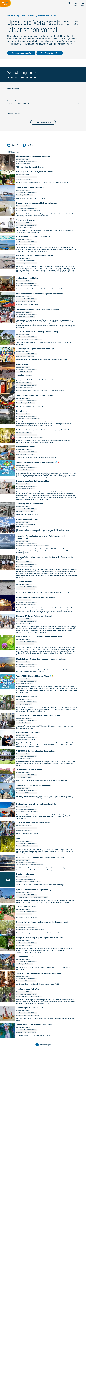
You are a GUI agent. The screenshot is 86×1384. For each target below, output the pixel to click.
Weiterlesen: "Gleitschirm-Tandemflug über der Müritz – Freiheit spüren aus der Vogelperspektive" (39, 544)
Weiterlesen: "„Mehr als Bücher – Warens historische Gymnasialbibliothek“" (39, 979)
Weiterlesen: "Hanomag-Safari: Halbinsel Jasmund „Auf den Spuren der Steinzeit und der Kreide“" (39, 567)
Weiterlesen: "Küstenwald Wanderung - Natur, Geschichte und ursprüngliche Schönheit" (39, 436)
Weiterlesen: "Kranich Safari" (39, 418)
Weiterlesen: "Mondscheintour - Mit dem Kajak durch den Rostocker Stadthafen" (39, 665)
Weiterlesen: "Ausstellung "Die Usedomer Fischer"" (39, 509)
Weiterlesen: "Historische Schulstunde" (39, 452)
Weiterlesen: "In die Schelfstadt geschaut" (39, 704)
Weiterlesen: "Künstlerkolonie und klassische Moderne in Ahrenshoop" (39, 209)
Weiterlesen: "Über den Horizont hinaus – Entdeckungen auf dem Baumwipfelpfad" (39, 928)
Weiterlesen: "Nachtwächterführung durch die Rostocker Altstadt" (39, 604)
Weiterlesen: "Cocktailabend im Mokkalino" (39, 283)
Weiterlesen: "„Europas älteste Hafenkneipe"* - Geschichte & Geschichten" (39, 385)
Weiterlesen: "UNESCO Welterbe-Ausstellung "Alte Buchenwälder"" (39, 758)
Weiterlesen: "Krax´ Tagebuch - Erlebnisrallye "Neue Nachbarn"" (39, 177)
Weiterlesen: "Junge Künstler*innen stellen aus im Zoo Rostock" (39, 401)
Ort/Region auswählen (13, 113)
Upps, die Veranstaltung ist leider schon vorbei (36, 15)
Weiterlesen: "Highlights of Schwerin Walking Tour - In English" (39, 624)
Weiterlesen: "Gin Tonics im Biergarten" (39, 226)
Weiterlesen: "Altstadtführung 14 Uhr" (39, 962)
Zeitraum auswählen (12, 101)
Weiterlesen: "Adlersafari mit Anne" (39, 587)
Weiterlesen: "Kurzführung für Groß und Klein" (39, 739)
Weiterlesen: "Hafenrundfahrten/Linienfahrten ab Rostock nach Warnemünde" (39, 863)
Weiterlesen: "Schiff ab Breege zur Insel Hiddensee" (39, 193)
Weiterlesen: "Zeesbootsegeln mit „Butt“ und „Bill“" (39, 1014)
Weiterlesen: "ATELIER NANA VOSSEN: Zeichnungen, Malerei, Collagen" (39, 338)
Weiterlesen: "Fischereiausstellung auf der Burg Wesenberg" (39, 162)
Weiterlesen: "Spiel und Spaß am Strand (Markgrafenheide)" (39, 896)
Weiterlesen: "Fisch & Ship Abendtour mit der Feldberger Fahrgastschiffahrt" (39, 299)
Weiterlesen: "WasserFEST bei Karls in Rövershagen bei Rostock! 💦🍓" (39, 469)
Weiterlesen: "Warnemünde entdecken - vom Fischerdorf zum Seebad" (39, 318)
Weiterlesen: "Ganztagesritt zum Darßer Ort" (39, 996)
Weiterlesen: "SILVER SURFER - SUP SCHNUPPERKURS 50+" (39, 244)
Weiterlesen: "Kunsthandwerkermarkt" (39, 879)
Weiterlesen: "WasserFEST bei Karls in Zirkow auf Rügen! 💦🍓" (39, 684)
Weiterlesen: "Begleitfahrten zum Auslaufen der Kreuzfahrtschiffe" (39, 811)
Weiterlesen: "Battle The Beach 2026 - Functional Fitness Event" (39, 265)
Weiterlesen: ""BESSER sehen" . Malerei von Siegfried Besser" (39, 1030)
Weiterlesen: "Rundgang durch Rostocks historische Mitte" (39, 490)
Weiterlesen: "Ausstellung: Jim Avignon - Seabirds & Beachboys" (39, 354)
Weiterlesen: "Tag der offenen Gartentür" (39, 912)
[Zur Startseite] (6, 4)
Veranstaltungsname (13, 88)
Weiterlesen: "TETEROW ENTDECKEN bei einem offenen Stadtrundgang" (39, 721)
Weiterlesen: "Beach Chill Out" (39, 370)
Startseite (11, 15)
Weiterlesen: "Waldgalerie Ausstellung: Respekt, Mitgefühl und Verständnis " (39, 945)
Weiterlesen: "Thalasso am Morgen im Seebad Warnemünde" (39, 792)
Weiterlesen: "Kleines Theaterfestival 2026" (39, 525)
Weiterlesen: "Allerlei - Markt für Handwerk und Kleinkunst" (39, 828)
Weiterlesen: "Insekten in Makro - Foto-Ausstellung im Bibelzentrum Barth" (39, 646)
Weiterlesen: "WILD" (39, 845)
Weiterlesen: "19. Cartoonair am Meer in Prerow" (39, 775)
